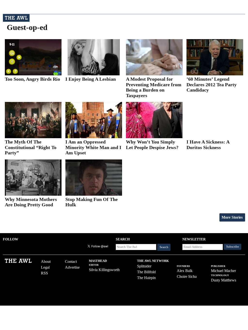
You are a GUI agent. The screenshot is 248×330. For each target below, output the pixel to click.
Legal (45, 267)
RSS (44, 273)
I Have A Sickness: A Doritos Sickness (207, 144)
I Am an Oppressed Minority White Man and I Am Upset (93, 147)
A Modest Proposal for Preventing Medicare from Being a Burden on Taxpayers (153, 87)
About (46, 261)
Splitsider (144, 266)
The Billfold (146, 272)
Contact (71, 261)
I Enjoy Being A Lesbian (90, 79)
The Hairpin (146, 278)
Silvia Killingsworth (104, 270)
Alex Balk (185, 271)
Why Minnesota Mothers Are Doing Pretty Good (31, 202)
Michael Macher (223, 271)
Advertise (72, 267)
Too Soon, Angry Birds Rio (32, 79)
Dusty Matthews (223, 280)
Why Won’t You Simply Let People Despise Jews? (152, 144)
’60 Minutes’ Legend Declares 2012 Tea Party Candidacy (211, 84)
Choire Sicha (187, 276)
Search (164, 247)
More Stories (232, 217)
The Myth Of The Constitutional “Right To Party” (30, 147)
